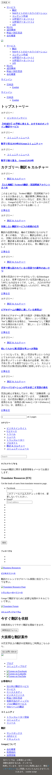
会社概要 (11, 36)
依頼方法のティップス (18, 701)
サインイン (6, 79)
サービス (11, 7)
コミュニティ (13, 720)
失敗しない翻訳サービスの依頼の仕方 (20, 226)
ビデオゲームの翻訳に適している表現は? (21, 309)
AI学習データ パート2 (23, 22)
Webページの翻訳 (15, 707)
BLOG (10, 27)
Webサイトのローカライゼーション (29, 13)
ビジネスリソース (15, 695)
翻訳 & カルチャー (16, 179)
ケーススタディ (14, 692)
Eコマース (12, 431)
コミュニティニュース (18, 137)
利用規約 (11, 752)
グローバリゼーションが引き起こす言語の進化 (24, 387)
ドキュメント (13, 739)
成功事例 (11, 30)
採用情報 (11, 755)
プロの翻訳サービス (17, 704)
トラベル (11, 434)
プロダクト (12, 443)
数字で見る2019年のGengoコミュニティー (22, 143)
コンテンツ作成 (20, 16)
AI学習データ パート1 (23, 19)
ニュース (11, 437)
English (15, 87)
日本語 (10, 84)
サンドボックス (14, 733)
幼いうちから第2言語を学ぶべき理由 (19, 348)
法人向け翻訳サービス (18, 686)
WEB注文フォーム (9, 630)
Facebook (11, 488)
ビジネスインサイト (17, 118)
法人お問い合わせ (9, 652)
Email (10, 499)
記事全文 (5, 210)
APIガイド (12, 736)
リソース (11, 723)
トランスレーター (15, 440)
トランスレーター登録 (18, 717)
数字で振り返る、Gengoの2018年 (17, 160)
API (14, 25)
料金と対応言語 (14, 33)
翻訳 (14, 10)
